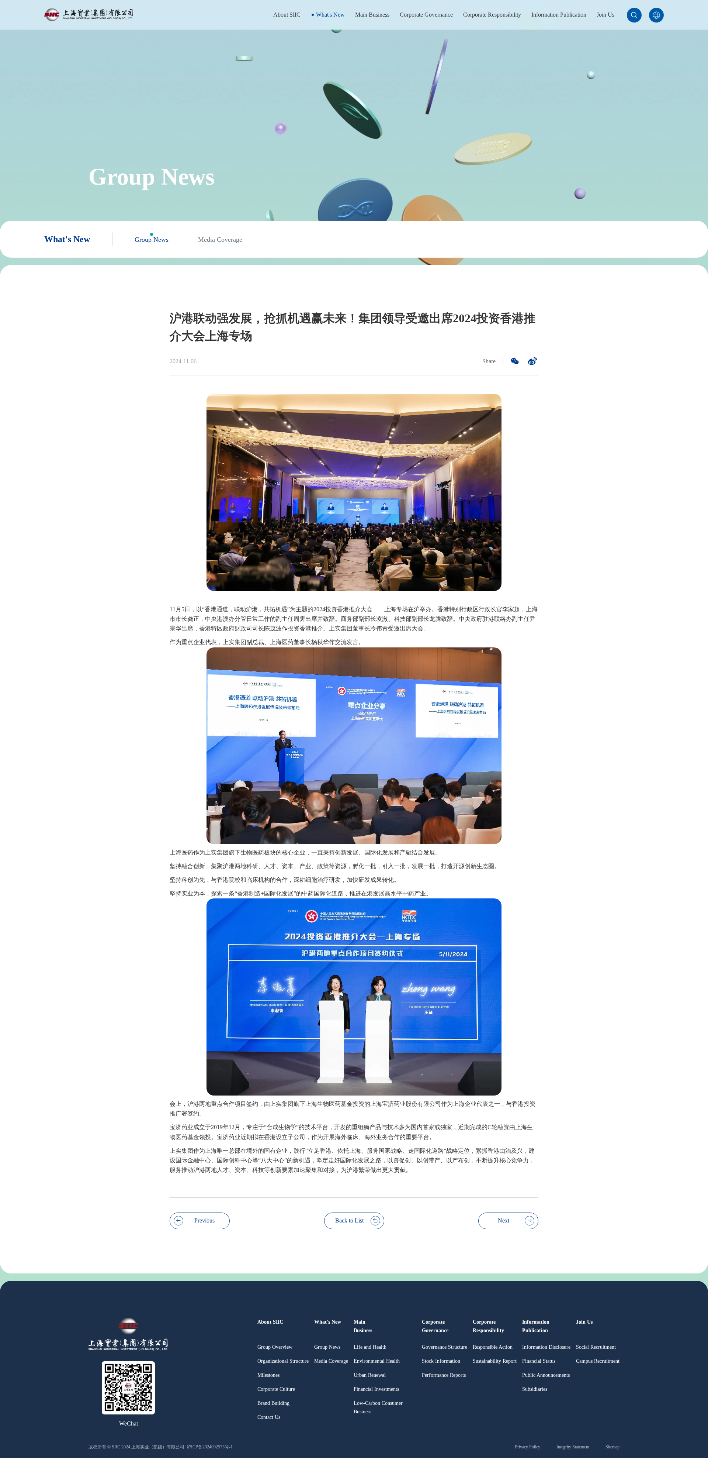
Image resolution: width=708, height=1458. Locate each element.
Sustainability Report (495, 1361)
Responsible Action (493, 1347)
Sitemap (612, 1447)
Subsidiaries (534, 1389)
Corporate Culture (276, 1389)
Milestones (268, 1375)
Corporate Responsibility (492, 14)
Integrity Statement (572, 1447)
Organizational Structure (283, 1361)
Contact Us (268, 1417)
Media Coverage (220, 239)
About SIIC (287, 14)
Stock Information (441, 1361)
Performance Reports (444, 1375)
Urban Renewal (370, 1375)
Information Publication (558, 14)
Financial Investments (376, 1389)
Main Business (372, 14)
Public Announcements (546, 1375)
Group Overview (274, 1347)
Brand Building (273, 1403)
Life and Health (370, 1347)
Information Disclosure (546, 1347)
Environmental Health (377, 1361)
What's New (330, 14)
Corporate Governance (426, 14)
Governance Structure (444, 1347)
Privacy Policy (527, 1447)
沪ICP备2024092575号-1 (210, 1447)
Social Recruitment (596, 1347)
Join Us (605, 14)
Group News (152, 239)
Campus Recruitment (598, 1361)
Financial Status (538, 1361)
